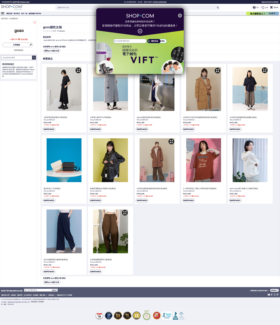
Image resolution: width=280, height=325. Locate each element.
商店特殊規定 (18, 50)
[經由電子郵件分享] (269, 295)
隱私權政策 (34, 301)
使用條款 (41, 301)
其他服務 (35, 295)
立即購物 (11, 45)
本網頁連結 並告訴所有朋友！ (259, 290)
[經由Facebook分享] (272, 294)
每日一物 (24, 13)
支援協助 (13, 295)
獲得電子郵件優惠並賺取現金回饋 (11, 290)
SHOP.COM (4, 18)
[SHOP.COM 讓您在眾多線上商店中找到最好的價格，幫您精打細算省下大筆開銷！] (12, 8)
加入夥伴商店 (28, 295)
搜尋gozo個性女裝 (51, 51)
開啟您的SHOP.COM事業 (270, 2)
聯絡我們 (20, 295)
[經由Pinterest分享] (277, 294)
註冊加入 (54, 290)
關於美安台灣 (5, 295)
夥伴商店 (17, 13)
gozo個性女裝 (14, 18)
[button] (43, 295)
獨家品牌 (9, 13)
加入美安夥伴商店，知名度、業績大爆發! (145, 2)
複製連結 (274, 290)
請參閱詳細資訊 (48, 130)
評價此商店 (62, 31)
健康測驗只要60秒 (35, 13)
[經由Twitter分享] (274, 294)
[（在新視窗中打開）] (146, 315)
